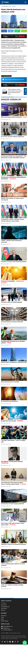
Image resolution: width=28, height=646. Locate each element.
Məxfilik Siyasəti (4, 621)
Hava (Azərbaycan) (5, 606)
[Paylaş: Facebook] (4, 31)
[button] (24, 31)
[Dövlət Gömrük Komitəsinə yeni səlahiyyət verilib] (14, 21)
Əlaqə (2, 617)
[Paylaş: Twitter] (11, 31)
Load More (14, 594)
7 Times (7, 633)
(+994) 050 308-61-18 (7, 629)
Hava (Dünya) (4, 608)
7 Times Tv (3, 603)
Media (2, 619)
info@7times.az (6, 628)
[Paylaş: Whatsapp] (17, 31)
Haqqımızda (3, 615)
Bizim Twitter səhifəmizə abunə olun (14, 79)
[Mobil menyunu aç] (25, 2)
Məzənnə (3, 610)
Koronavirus (4, 604)
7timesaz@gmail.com (8, 626)
